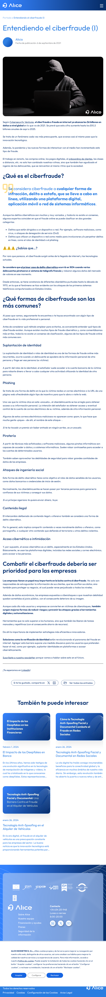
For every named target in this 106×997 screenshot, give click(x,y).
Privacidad (8, 992)
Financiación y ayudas (29, 922)
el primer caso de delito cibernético (39, 267)
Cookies (21, 992)
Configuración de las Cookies (42, 992)
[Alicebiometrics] (12, 6)
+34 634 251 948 (58, 909)
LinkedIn (25, 670)
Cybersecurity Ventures (22, 122)
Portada (7, 17)
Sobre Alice (24, 914)
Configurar (36, 975)
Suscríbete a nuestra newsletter (19, 657)
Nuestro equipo (26, 918)
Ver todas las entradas (81, 682)
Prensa (21, 926)
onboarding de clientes (80, 158)
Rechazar (55, 975)
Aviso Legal (66, 992)
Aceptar (18, 975)
